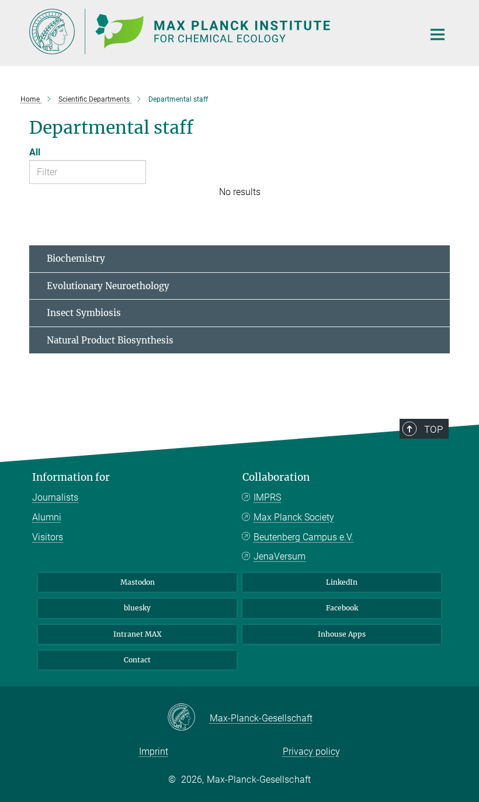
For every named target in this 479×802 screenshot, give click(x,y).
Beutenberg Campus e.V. (303, 537)
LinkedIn (341, 582)
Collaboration (276, 477)
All (34, 152)
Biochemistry (76, 258)
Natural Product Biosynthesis (110, 340)
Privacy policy (311, 751)
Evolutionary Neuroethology (108, 285)
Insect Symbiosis (84, 312)
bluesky (137, 607)
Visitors (47, 537)
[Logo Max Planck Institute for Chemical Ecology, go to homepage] (219, 31)
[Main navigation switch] (437, 34)
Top (433, 429)
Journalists (55, 497)
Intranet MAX (137, 634)
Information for (71, 477)
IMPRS (267, 497)
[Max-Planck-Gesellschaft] (188, 718)
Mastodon (137, 582)
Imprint (153, 751)
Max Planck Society (294, 517)
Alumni (46, 517)
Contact (137, 659)
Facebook (342, 607)
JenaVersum (280, 556)
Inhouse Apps (342, 634)
